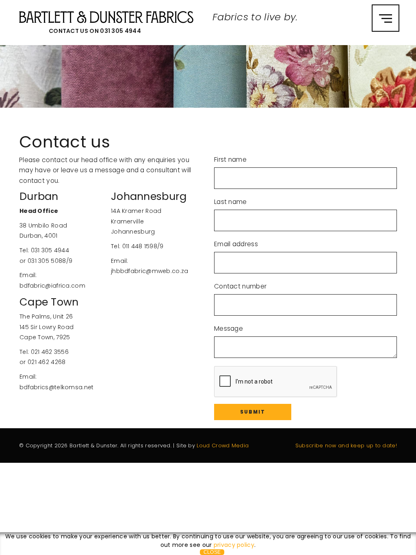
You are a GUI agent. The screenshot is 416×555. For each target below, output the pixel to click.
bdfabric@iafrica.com (52, 286)
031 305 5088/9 (50, 261)
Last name (230, 201)
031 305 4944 (120, 31)
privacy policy (234, 545)
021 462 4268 (47, 362)
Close (212, 552)
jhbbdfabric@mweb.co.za (149, 271)
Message (228, 328)
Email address (236, 244)
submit (252, 412)
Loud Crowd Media (223, 445)
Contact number (240, 286)
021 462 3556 (50, 352)
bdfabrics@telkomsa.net (57, 387)
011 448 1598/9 (143, 246)
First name (230, 159)
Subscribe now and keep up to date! (346, 445)
